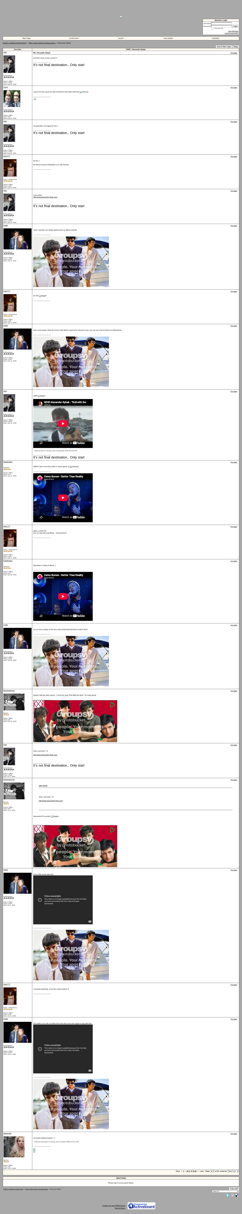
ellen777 (7, 156)
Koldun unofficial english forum (14, 43)
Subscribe (234, 1189)
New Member (233, 31)
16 (187, 1171)
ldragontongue (9, 691)
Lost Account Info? (231, 33)
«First (178, 1171)
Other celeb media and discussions (42, 43)
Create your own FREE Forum (113, 1206)
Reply (235, 47)
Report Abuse (120, 1208)
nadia (6, 225)
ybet (5, 52)
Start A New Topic (224, 47)
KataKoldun (8, 462)
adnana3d (7, 1133)
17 (189, 1171)
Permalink (234, 53)
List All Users (74, 38)
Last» (202, 1171)
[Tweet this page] (227, 1195)
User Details (168, 38)
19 (193, 1171)
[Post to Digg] (232, 1195)
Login (235, 26)
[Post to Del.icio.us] (237, 1195)
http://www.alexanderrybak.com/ (45, 197)
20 (195, 1171)
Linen (6, 87)
